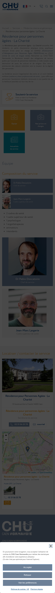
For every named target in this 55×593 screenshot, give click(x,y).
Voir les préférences (27, 583)
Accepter (27, 567)
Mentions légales (36, 589)
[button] (50, 546)
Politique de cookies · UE (20, 589)
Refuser (27, 575)
